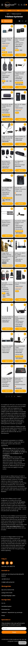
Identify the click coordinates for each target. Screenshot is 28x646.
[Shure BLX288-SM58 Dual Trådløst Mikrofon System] (7, 180)
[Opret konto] (21, 5)
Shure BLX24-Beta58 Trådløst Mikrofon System (7, 106)
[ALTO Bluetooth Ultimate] (20, 153)
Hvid (21, 50)
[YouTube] (11, 562)
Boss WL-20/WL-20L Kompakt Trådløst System (7, 40)
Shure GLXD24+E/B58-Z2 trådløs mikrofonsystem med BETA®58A (19, 320)
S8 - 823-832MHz (7, 198)
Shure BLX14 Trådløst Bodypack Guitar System (20, 222)
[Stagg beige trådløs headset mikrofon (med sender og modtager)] (7, 370)
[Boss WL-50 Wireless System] (20, 275)
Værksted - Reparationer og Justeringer (11, 612)
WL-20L (4, 52)
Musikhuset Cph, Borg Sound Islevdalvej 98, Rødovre (12, 575)
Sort (17, 50)
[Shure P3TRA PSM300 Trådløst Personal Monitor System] (7, 338)
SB (3, 83)
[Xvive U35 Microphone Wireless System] (7, 275)
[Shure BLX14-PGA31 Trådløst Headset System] (20, 64)
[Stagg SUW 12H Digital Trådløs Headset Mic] (7, 129)
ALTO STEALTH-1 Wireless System (6, 221)
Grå (4, 81)
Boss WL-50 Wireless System (20, 283)
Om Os (3, 603)
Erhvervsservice (5, 609)
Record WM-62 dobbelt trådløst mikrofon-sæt (6, 163)
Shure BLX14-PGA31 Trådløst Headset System (20, 74)
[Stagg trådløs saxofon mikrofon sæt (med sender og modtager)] (7, 245)
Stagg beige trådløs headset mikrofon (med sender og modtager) (7, 380)
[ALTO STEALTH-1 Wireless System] (7, 213)
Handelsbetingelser (6, 606)
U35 (4, 293)
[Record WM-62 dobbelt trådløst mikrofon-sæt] (7, 153)
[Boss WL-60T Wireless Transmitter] (20, 180)
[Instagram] (7, 562)
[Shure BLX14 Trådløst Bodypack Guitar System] (20, 213)
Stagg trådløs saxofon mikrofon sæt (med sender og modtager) (7, 255)
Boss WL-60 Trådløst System (20, 105)
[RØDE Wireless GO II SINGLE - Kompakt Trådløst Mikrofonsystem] (20, 30)
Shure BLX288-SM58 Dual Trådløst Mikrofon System (7, 189)
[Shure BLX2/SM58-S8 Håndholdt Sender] (7, 309)
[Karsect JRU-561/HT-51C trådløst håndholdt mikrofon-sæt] (20, 245)
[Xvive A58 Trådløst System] (7, 64)
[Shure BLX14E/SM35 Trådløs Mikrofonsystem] (20, 338)
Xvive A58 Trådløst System (6, 73)
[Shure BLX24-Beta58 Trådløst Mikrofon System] (7, 96)
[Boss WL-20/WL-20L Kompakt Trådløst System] (7, 30)
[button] (2, 5)
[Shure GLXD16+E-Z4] (20, 129)
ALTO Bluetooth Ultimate (19, 162)
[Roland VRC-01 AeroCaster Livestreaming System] (20, 370)
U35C (4, 297)
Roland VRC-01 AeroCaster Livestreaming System (19, 380)
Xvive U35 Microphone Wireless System (7, 284)
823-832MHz (19, 82)
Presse (3, 615)
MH (7, 81)
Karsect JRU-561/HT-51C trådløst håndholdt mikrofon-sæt (20, 255)
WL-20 (10, 52)
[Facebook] (2, 562)
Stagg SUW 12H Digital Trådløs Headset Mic (7, 137)
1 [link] (6, 396)
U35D (8, 295)
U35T (4, 295)
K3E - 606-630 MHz (6, 200)
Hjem (8, 14)
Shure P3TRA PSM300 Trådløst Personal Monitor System (7, 347)
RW (10, 81)
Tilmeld (14, 632)
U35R (7, 293)
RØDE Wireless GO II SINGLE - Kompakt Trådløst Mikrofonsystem (20, 41)
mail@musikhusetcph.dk (7, 582)
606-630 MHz (19, 84)
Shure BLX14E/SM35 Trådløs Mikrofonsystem (20, 347)
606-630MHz (19, 233)
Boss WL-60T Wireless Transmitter (20, 188)
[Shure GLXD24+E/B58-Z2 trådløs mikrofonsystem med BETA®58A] (20, 309)
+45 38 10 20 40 (5, 579)
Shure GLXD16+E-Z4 (20, 136)
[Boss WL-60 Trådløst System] (20, 96)
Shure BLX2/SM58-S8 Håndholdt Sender (7, 317)
